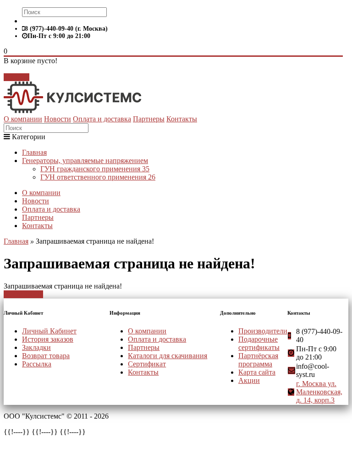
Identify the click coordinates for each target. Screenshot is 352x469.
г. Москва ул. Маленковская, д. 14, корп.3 (319, 392)
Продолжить (23, 294)
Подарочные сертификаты (259, 343)
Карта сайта (256, 372)
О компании (23, 119)
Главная (34, 152)
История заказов (47, 339)
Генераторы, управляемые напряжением (85, 160)
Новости (57, 119)
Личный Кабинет (49, 331)
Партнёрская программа (258, 360)
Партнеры (149, 119)
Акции (249, 380)
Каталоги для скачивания (167, 356)
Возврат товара (46, 356)
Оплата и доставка (102, 119)
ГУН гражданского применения (94, 169)
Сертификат (147, 364)
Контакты (181, 119)
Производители (262, 331)
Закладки (36, 347)
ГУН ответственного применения (97, 177)
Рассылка (36, 364)
